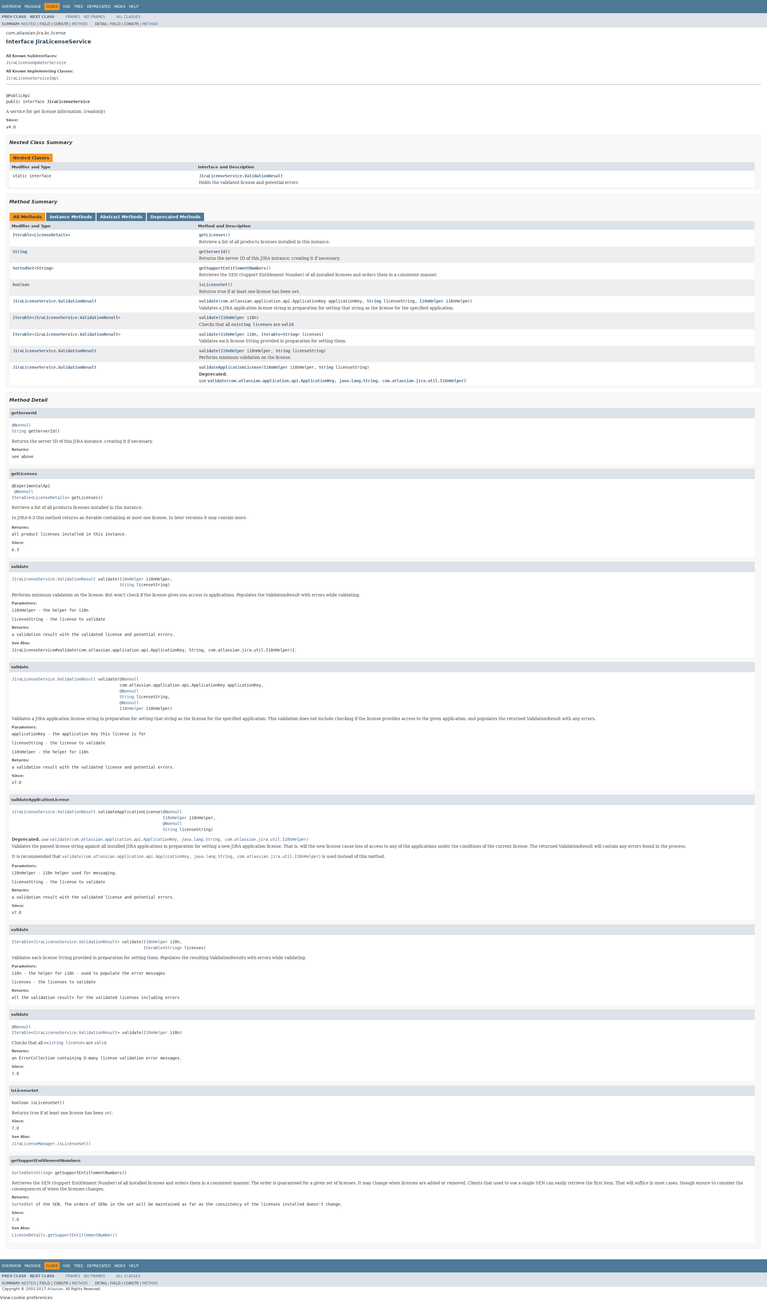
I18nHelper (431, 301)
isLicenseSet (213, 284)
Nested (28, 24)
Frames (73, 17)
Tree (78, 6)
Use (66, 6)
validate (208, 301)
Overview (11, 6)
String (20, 251)
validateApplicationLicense (230, 367)
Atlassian (55, 1289)
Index (120, 6)
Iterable (22, 234)
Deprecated (99, 6)
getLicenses (212, 234)
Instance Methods (71, 216)
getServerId (212, 251)
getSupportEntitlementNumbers (232, 268)
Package (33, 6)
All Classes (128, 17)
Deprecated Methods (175, 216)
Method (79, 24)
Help (133, 6)
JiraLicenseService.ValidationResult (241, 175)
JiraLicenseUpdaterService (36, 62)
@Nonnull (21, 425)
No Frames (94, 17)
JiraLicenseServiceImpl (32, 78)
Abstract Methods (121, 216)
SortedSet (23, 268)
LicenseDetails (51, 234)
